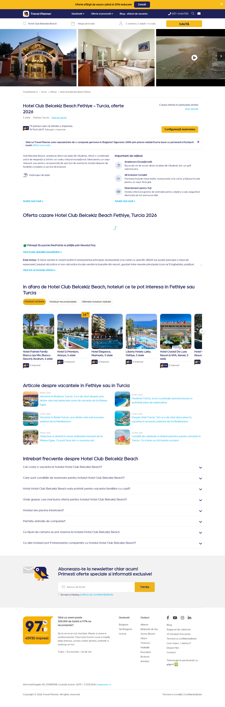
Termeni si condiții (172, 694)
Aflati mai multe (42, 145)
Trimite (144, 587)
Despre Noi (173, 648)
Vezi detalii (191, 109)
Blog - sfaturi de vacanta (134, 14)
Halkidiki (145, 647)
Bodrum (145, 657)
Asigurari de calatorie (179, 629)
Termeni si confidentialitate (182, 638)
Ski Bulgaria (125, 629)
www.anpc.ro (104, 684)
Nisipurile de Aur (149, 629)
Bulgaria (123, 624)
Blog (169, 625)
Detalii (142, 4)
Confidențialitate (193, 694)
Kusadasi (146, 652)
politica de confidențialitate (96, 594)
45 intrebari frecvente (179, 634)
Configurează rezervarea (180, 129)
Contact (171, 652)
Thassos (145, 643)
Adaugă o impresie (55, 129)
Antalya (145, 661)
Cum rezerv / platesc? (179, 643)
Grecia (122, 634)
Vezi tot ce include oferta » (39, 270)
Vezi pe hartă (59, 117)
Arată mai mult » (33, 201)
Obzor (144, 638)
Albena (144, 624)
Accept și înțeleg (87, 594)
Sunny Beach (148, 634)
